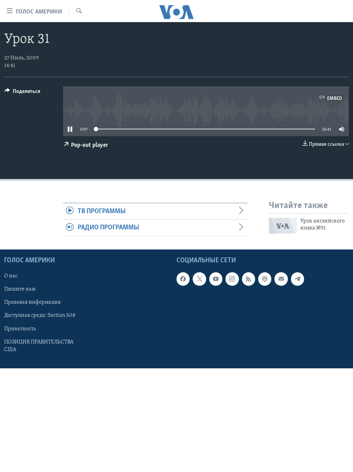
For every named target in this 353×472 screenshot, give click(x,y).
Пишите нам (20, 289)
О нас (11, 276)
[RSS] (248, 278)
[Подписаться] (281, 278)
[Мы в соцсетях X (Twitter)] (199, 278)
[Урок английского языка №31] (283, 226)
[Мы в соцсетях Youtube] (215, 278)
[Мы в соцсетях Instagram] (232, 278)
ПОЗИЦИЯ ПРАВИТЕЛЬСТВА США (38, 345)
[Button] (22, 93)
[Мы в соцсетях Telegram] (297, 278)
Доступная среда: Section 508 (39, 315)
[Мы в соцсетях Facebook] (183, 278)
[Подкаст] (264, 278)
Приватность (20, 328)
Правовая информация (32, 302)
